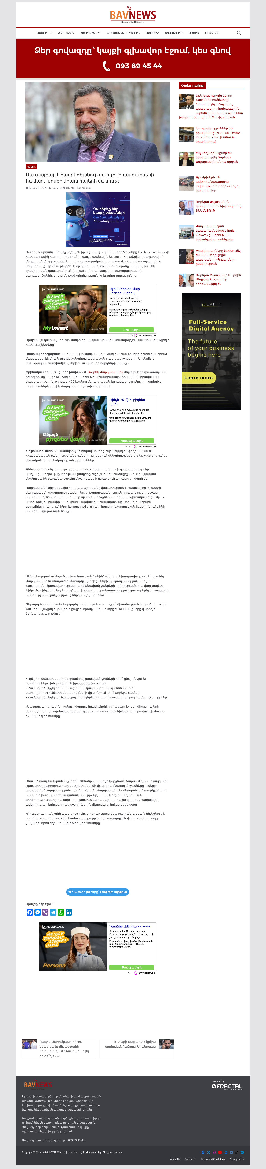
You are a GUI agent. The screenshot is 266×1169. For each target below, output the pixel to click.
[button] (50, 33)
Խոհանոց (212, 33)
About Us (175, 1159)
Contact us (190, 1159)
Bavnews (57, 188)
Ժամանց (64, 33)
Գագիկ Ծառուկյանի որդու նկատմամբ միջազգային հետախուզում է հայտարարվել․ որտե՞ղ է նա (65, 1049)
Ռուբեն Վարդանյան (79, 188)
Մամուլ (42, 33)
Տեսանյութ (174, 33)
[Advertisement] (98, 545)
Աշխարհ (152, 33)
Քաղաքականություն (123, 33)
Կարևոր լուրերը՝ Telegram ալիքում (99, 892)
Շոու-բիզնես (91, 33)
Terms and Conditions (213, 1159)
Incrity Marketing (92, 1152)
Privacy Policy (236, 1159)
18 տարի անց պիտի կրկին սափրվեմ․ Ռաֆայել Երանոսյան (130, 1044)
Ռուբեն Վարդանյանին (105, 372)
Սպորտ (194, 33)
